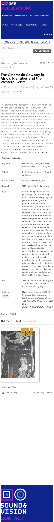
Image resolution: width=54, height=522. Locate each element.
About (44, 25)
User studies (16, 25)
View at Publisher (10, 314)
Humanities (7, 15)
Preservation (21, 15)
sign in (48, 34)
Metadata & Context (39, 15)
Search (43, 50)
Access (5, 25)
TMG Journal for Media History (26, 42)
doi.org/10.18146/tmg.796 (33, 180)
